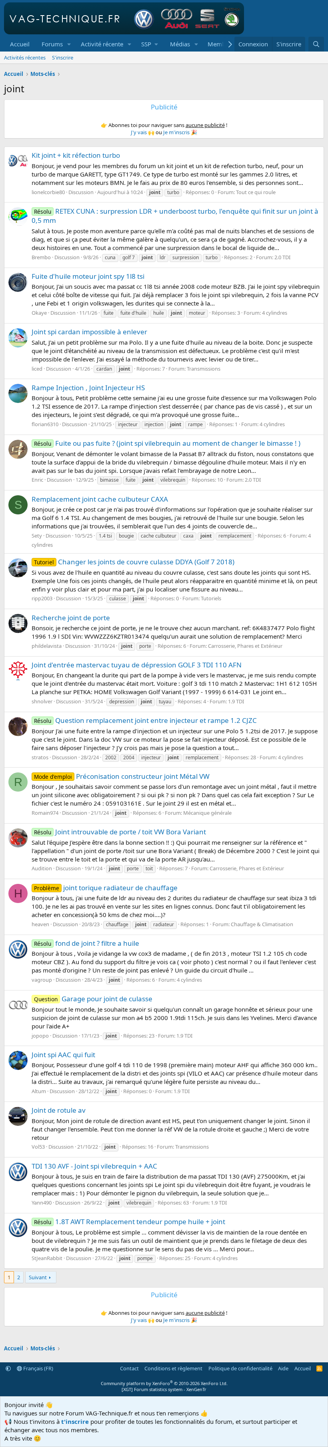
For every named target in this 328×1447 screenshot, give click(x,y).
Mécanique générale (207, 812)
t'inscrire (75, 1421)
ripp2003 (42, 598)
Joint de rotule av (59, 1110)
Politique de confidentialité (240, 1368)
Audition (42, 868)
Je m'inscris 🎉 (180, 132)
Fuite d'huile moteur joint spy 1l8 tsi (88, 276)
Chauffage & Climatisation (262, 924)
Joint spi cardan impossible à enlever (89, 331)
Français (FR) (37, 1368)
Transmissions (203, 368)
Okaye (39, 312)
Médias (180, 44)
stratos (40, 757)
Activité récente (102, 44)
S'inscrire (62, 57)
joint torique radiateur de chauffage (106, 887)
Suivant (38, 1277)
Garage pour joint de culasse (93, 998)
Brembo (41, 257)
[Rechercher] (316, 44)
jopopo (40, 1035)
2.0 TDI (282, 257)
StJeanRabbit (47, 1258)
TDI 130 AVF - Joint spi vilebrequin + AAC (94, 1166)
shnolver (42, 701)
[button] (69, 44)
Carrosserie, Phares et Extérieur (245, 645)
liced (37, 368)
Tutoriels (211, 598)
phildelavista (47, 645)
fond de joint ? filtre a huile (86, 943)
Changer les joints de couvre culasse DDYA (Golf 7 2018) (134, 561)
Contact (129, 1368)
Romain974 (45, 812)
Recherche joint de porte (71, 617)
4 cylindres (274, 312)
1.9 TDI (236, 701)
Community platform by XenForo (164, 1383)
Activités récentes (25, 57)
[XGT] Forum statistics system (164, 1389)
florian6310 (45, 424)
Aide (283, 1368)
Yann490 (42, 1202)
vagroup (42, 979)
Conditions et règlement (173, 1368)
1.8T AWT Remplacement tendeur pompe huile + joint (129, 1221)
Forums (52, 44)
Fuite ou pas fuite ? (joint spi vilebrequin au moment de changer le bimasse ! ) (167, 443)
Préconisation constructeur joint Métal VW (122, 776)
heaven (40, 924)
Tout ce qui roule (256, 192)
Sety (37, 535)
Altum (39, 1091)
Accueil (20, 44)
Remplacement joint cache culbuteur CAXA (100, 499)
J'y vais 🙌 (142, 132)
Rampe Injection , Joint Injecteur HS (88, 387)
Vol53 (38, 1146)
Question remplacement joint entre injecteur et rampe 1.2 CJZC (145, 720)
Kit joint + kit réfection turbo (76, 155)
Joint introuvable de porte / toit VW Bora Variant (120, 831)
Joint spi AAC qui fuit (63, 1054)
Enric (37, 479)
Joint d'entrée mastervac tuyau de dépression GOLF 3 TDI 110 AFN (137, 664)
